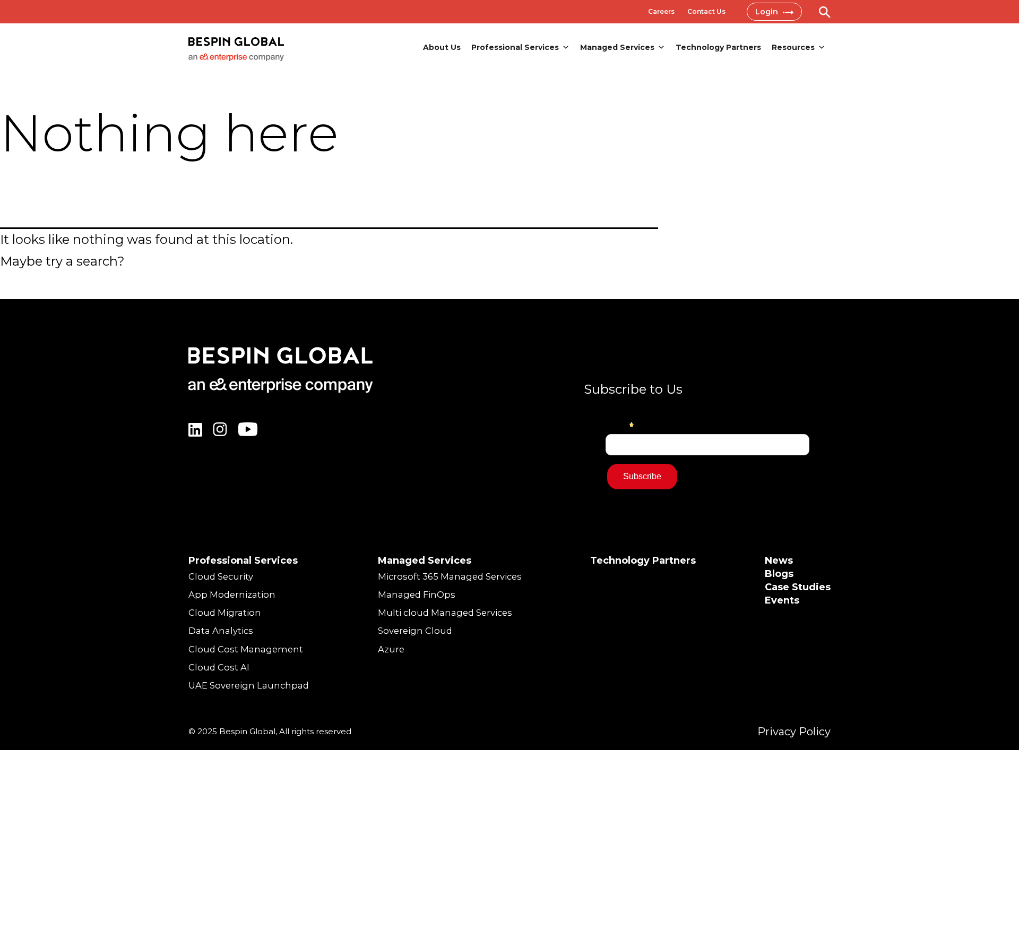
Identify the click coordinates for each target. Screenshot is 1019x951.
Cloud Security (220, 576)
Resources (793, 47)
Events (782, 600)
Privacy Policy (794, 731)
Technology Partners (718, 47)
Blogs (779, 574)
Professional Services (515, 47)
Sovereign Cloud (415, 630)
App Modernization (231, 594)
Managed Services (617, 47)
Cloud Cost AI (218, 667)
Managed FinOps (416, 594)
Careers (661, 11)
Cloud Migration (224, 612)
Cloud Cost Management (245, 649)
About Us (442, 47)
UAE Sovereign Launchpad (248, 685)
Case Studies (798, 587)
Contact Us (706, 11)
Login (767, 11)
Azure (391, 649)
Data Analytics (220, 630)
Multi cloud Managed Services (445, 612)
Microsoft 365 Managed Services (450, 576)
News (779, 560)
